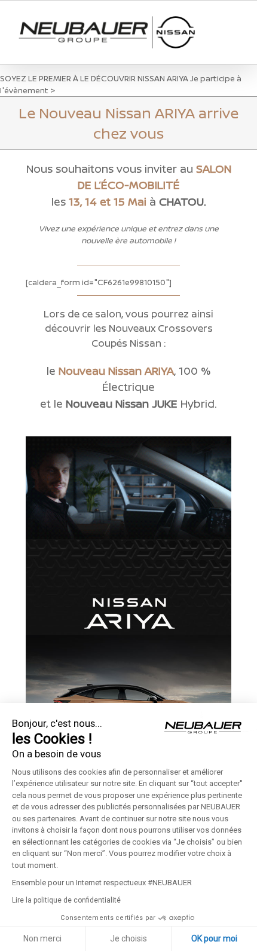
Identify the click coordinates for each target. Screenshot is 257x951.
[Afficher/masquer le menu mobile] (234, 24)
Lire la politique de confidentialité (66, 900)
